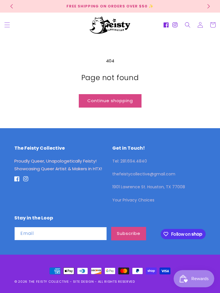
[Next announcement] (208, 6)
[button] (7, 25)
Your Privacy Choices (133, 200)
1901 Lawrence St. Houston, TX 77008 (148, 187)
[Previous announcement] (11, 6)
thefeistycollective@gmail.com (143, 174)
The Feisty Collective (49, 281)
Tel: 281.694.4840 (129, 161)
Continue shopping (110, 101)
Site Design (83, 281)
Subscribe (128, 233)
